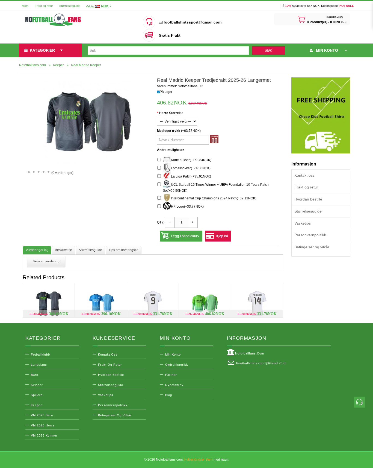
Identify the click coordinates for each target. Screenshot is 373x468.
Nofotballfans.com (249, 353)
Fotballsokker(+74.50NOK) (191, 168)
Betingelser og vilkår (311, 247)
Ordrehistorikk (176, 364)
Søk (268, 50)
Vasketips (302, 223)
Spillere (37, 395)
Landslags (39, 364)
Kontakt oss (304, 175)
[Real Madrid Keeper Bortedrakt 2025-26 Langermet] (204, 304)
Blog (168, 395)
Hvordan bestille (308, 199)
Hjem (25, 5)
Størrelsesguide (69, 5)
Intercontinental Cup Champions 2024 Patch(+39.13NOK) (213, 198)
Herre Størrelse (171, 113)
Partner (171, 374)
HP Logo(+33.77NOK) (187, 206)
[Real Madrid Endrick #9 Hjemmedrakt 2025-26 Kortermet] (153, 304)
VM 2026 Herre (43, 425)
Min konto (173, 354)
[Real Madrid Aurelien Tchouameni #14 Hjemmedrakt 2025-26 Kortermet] (257, 304)
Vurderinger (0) (37, 250)
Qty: (160, 222)
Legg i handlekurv (185, 236)
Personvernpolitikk (310, 235)
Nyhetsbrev (174, 384)
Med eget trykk (168, 131)
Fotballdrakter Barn (198, 459)
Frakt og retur (44, 5)
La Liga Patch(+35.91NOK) (191, 176)
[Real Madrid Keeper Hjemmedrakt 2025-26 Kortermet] (101, 304)
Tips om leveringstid (123, 250)
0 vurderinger (62, 173)
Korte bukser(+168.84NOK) (191, 160)
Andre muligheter (170, 150)
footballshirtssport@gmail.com (191, 22)
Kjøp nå (222, 236)
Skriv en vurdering (46, 261)
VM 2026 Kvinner (44, 435)
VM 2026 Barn (42, 415)
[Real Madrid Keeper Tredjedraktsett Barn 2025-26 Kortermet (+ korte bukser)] (49, 304)
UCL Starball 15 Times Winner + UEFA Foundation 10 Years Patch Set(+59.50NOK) (216, 188)
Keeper (36, 405)
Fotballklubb (40, 354)
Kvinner (37, 384)
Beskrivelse (63, 250)
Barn (34, 374)
